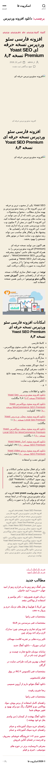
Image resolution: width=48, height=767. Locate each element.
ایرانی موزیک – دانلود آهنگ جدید (29, 645)
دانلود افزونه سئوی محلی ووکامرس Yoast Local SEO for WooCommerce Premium (22, 534)
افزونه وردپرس (33, 32)
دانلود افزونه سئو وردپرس (31, 519)
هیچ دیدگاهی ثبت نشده (22, 66)
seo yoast (19, 510)
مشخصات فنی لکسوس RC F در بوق (26, 671)
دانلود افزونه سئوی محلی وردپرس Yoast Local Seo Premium (22, 528)
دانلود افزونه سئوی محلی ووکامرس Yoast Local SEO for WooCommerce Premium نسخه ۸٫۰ (24, 432)
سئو (23, 32)
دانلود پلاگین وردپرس (25, 549)
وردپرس (6, 32)
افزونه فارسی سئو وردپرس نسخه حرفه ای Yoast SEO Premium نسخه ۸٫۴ (24, 47)
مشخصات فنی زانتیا (35, 616)
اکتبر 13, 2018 (16, 62)
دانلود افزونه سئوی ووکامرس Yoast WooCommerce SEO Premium (22, 540)
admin (30, 62)
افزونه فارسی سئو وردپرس (30, 513)
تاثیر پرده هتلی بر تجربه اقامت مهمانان (26, 639)
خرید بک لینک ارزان (35, 569)
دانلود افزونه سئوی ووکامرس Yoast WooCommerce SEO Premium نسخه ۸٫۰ (25, 407)
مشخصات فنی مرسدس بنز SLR (29, 623)
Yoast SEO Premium (33, 510)
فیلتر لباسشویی (37, 677)
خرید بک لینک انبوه (36, 572)
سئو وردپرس (16, 32)
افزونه (42, 32)
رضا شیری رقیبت (36, 690)
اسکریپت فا (24, 5)
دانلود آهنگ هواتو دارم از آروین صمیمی (26, 684)
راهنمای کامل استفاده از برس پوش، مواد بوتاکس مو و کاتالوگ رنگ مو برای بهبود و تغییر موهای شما (25, 706)
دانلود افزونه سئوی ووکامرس (21, 537)
